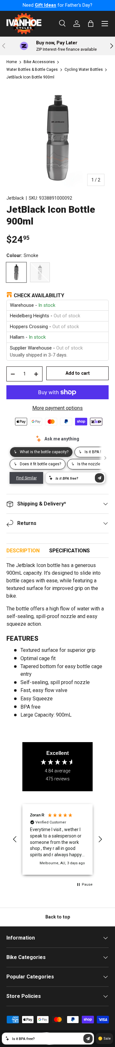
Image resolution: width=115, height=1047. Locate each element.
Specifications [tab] (69, 551)
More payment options (57, 408)
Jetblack (15, 198)
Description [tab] (23, 551)
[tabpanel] (57, 643)
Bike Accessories (39, 62)
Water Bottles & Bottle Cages (32, 69)
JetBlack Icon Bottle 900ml (30, 77)
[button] (15, 839)
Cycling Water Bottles (84, 69)
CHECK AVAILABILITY (39, 295)
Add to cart (77, 373)
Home (11, 62)
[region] (57, 839)
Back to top (57, 916)
